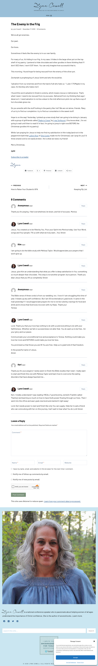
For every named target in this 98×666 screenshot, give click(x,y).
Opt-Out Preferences (71, 662)
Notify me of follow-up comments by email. (31, 474)
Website (68, 463)
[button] (94, 641)
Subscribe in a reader (20, 157)
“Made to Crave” (44, 120)
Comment (16, 432)
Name (15, 463)
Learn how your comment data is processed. (62, 501)
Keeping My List (80, 187)
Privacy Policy (80, 662)
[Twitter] (13, 621)
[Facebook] (4, 621)
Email (41, 463)
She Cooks (45, 135)
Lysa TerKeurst (59, 120)
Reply (83, 206)
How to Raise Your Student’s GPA (24, 187)
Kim (19, 244)
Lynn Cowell (23, 223)
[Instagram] (9, 621)
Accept (75, 657)
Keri (20, 364)
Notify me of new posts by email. (26, 479)
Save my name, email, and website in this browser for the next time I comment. (43, 469)
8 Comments (41, 29)
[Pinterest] (17, 621)
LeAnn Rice (33, 135)
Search (91, 631)
